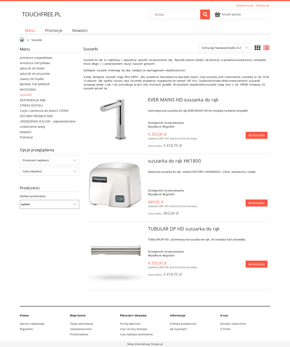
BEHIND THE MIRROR (35, 84)
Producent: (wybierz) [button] (36, 160)
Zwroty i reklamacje (32, 324)
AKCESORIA (28, 89)
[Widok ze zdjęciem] (257, 48)
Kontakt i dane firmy (233, 324)
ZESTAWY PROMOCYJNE (36, 116)
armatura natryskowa (35, 63)
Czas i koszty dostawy (133, 329)
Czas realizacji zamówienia (136, 334)
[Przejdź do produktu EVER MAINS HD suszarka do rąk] (115, 119)
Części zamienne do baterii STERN (44, 111)
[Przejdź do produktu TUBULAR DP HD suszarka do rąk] (115, 256)
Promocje (26, 137)
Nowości (26, 132)
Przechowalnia (79, 334)
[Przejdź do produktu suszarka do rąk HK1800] (115, 185)
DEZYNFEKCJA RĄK (33, 100)
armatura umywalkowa (36, 58)
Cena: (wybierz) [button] (32, 171)
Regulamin (26, 329)
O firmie (225, 329)
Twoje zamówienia (81, 324)
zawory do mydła (32, 79)
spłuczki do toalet (32, 68)
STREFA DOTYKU (31, 105)
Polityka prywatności (183, 324)
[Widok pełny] (266, 48)
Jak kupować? (178, 329)
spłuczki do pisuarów (35, 74)
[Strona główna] (41, 14)
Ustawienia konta (81, 329)
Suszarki (26, 95)
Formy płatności (130, 324)
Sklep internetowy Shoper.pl (145, 344)
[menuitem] (30, 30)
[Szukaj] (205, 14)
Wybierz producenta (32, 196)
